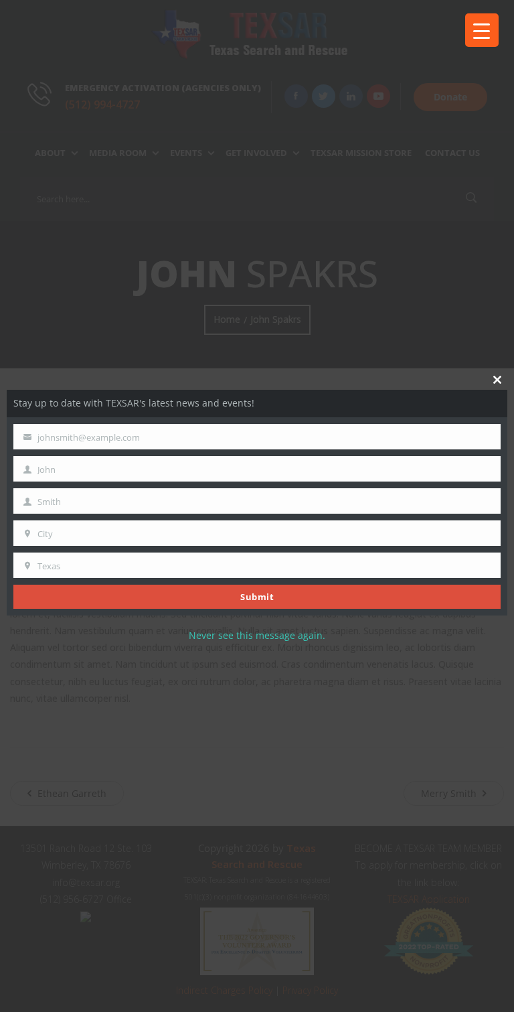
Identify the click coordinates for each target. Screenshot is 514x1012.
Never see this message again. (257, 635)
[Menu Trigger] (482, 30)
